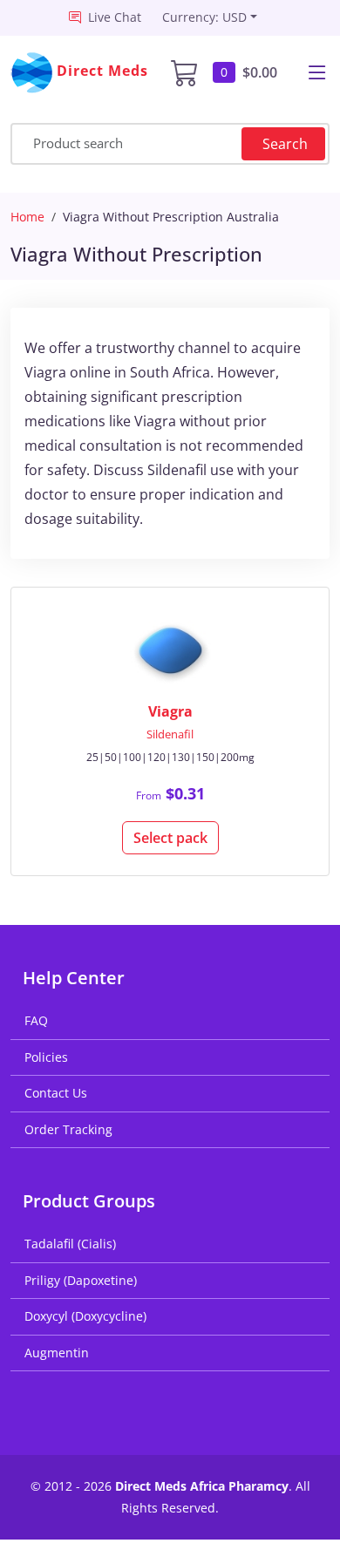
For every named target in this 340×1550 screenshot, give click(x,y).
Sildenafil (170, 734)
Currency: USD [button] (204, 17)
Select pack (170, 837)
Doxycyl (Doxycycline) (85, 1316)
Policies (46, 1057)
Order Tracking (68, 1129)
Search (285, 143)
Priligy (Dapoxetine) (80, 1280)
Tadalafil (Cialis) (70, 1243)
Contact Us (55, 1092)
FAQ (36, 1020)
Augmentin (56, 1352)
